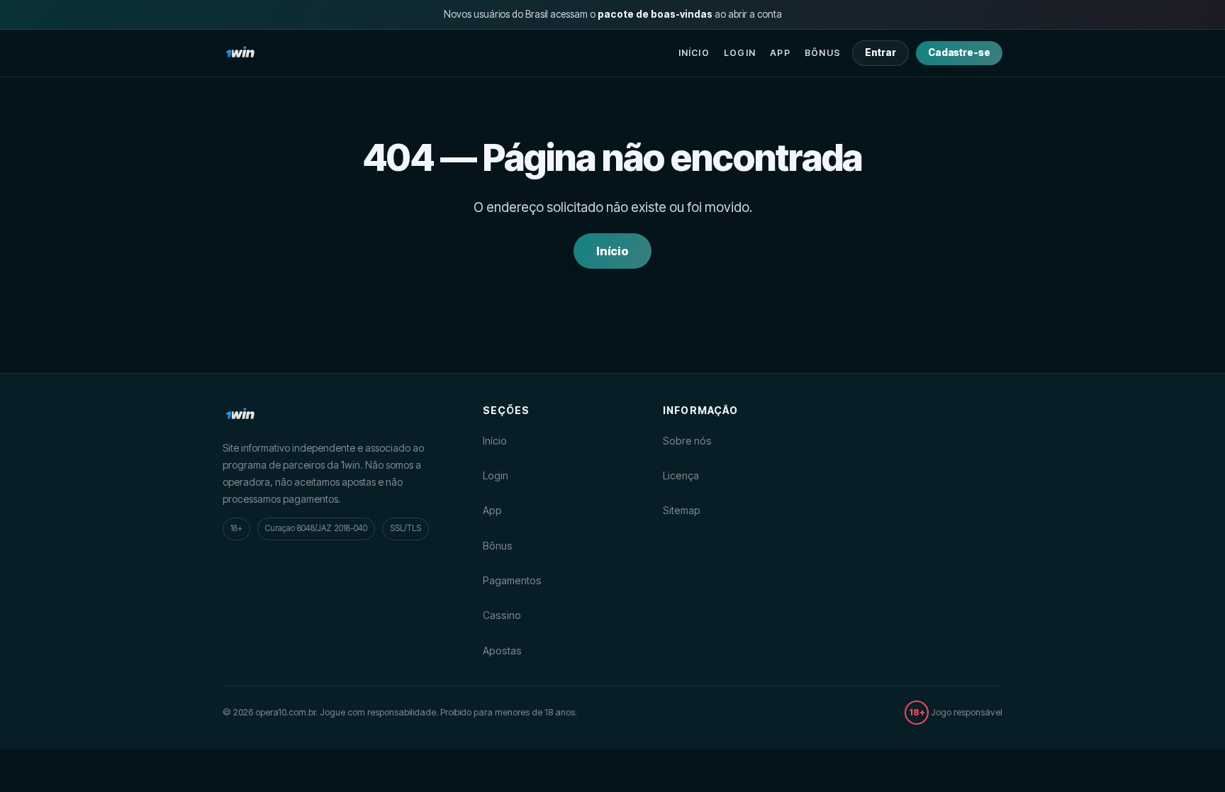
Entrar (880, 52)
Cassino (502, 615)
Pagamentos (512, 580)
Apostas (502, 651)
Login (740, 53)
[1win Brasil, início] (240, 53)
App (780, 53)
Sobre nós (687, 441)
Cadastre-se (959, 52)
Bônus (823, 53)
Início (694, 53)
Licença (681, 475)
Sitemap (681, 510)
